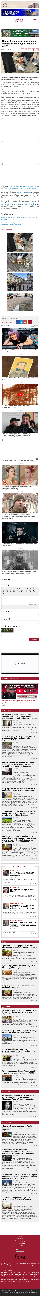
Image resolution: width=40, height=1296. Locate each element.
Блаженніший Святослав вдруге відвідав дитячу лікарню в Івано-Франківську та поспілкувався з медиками (19, 1051)
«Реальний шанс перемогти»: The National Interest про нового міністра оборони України (19, 1128)
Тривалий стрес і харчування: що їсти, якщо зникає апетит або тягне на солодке (19, 946)
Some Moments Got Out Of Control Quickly (18, 461)
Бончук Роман (15, 887)
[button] (4, 588)
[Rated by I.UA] (20, 1250)
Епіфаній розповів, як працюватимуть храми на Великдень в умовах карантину (20, 224)
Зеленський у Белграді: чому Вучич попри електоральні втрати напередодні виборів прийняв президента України (19, 1176)
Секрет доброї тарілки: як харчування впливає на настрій (18, 987)
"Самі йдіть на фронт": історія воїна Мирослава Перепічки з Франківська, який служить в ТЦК (18, 517)
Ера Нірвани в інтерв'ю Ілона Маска (22, 890)
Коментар (5, 585)
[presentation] (4, 588)
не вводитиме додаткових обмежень (20, 98)
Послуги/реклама (20, 1243)
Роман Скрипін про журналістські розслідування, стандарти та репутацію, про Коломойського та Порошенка (18, 702)
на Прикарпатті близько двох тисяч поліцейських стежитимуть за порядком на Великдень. (20, 188)
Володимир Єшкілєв (16, 920)
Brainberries (20, 354)
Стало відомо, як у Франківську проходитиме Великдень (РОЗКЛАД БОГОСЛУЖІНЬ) (20, 218)
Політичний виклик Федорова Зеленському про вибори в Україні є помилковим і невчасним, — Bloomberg (18, 1151)
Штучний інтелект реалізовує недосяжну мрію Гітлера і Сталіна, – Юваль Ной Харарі (22, 906)
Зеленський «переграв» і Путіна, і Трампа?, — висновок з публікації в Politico (16, 1199)
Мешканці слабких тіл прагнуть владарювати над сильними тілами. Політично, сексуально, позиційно (23, 924)
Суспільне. (15, 86)
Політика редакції (20, 1241)
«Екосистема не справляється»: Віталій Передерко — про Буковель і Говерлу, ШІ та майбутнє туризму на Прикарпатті (19, 764)
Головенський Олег (16, 903)
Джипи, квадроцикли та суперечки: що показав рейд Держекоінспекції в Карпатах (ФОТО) (18, 738)
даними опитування (23, 192)
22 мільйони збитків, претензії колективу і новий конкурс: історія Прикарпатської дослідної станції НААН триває (19, 813)
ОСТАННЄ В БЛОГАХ (20, 866)
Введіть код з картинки (10, 626)
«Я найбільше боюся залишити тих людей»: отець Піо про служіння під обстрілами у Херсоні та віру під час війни (19, 716)
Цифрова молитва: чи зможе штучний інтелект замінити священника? (22, 873)
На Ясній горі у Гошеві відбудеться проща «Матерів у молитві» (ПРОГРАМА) (19, 1031)
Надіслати (34, 639)
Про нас (20, 1236)
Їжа (3, 942)
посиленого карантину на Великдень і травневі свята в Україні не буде (20, 204)
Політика (6, 1122)
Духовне (6, 1006)
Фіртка (34, 84)
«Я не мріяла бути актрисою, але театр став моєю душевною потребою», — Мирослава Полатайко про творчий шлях (19, 1097)
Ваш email (5, 619)
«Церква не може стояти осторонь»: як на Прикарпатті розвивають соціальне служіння (19, 1012)
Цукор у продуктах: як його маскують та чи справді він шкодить (19, 967)
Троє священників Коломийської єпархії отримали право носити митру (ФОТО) (18, 1072)
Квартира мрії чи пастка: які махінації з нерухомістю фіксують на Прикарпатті (18, 789)
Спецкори (20, 1245)
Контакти (20, 1238)
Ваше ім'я (5, 611)
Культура (6, 1092)
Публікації (7, 711)
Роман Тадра (14, 870)
